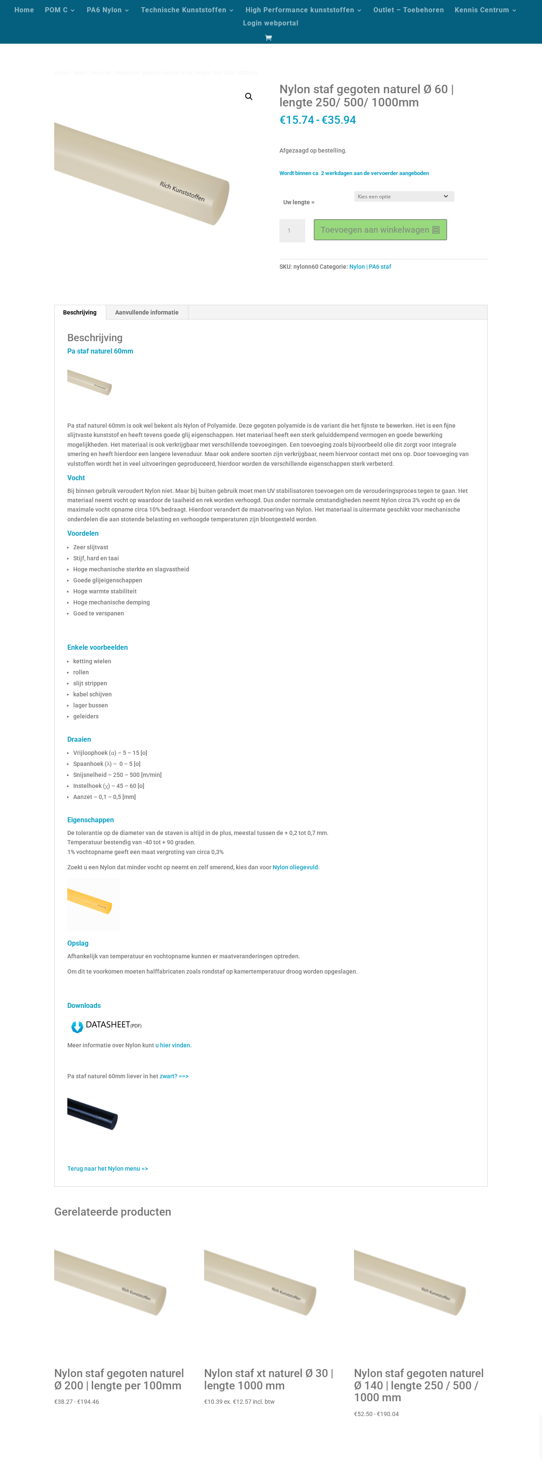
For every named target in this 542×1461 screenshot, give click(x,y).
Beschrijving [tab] (80, 312)
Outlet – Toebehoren (408, 10)
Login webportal (271, 23)
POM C (56, 10)
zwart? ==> (174, 1076)
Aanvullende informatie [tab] (147, 312)
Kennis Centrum (482, 10)
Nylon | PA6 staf (92, 73)
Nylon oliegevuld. (296, 867)
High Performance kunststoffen (300, 10)
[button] (249, 96)
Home (24, 10)
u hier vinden (172, 1045)
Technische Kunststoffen (184, 10)
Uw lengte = (299, 202)
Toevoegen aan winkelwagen (375, 230)
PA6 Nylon (104, 10)
